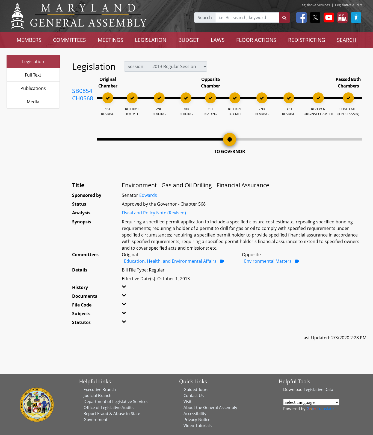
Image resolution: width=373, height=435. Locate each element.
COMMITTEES (69, 39)
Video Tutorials (197, 425)
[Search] (284, 17)
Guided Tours (195, 389)
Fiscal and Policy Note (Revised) (154, 213)
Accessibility (194, 413)
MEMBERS (29, 39)
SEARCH (346, 39)
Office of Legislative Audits (109, 407)
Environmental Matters (268, 261)
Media (33, 102)
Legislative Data (318, 389)
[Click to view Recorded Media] (222, 261)
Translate (325, 408)
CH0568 (82, 98)
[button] (130, 288)
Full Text (33, 75)
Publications (33, 88)
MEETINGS (110, 39)
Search (205, 17)
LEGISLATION (150, 39)
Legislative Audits (348, 4)
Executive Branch (100, 389)
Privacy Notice (196, 419)
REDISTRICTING (306, 39)
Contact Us (193, 395)
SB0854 (82, 91)
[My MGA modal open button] (341, 17)
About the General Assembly (210, 407)
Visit (187, 401)
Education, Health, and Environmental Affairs (170, 261)
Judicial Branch (97, 395)
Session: (136, 66)
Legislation (33, 62)
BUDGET (188, 39)
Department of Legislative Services (116, 401)
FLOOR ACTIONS (256, 39)
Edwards (148, 195)
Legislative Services (315, 4)
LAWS (217, 39)
